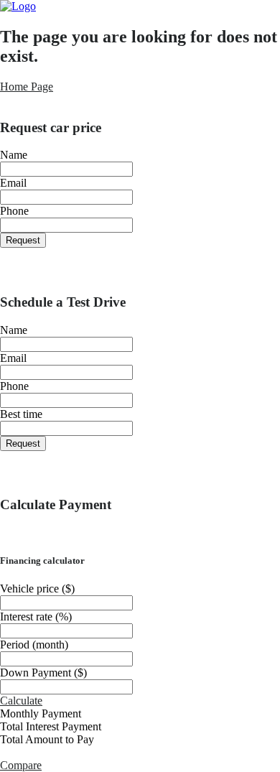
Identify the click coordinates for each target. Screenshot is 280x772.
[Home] (18, 6)
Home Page (26, 86)
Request (23, 240)
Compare (21, 765)
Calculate (21, 700)
